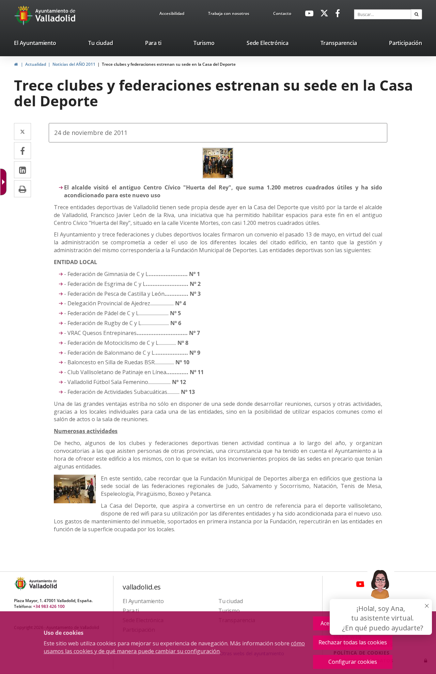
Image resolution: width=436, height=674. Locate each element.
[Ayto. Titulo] (42, 584)
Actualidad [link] (35, 64)
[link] (171, 15)
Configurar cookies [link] (352, 661)
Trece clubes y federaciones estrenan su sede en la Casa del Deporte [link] (169, 64)
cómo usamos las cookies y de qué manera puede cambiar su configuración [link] (174, 647)
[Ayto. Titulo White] (55, 15)
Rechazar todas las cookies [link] (352, 642)
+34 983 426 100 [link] (49, 606)
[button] (416, 14)
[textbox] (382, 14)
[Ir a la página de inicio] (24, 15)
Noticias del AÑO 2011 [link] (73, 64)
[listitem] (35, 44)
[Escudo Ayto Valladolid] (21, 584)
